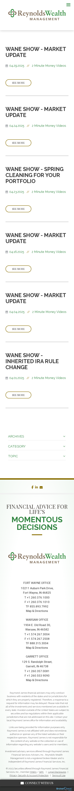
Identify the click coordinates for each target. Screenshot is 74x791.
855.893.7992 (39, 606)
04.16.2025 (16, 252)
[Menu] (66, 4)
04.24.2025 (16, 125)
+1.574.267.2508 (38, 638)
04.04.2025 (17, 312)
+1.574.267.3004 (38, 634)
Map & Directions (37, 611)
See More (18, 82)
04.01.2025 (16, 378)
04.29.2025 (16, 65)
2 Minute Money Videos (49, 65)
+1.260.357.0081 (38, 671)
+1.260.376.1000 (38, 597)
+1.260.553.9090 (38, 675)
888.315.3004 (39, 643)
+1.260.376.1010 (38, 602)
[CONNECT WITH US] (37, 573)
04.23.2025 (16, 192)
